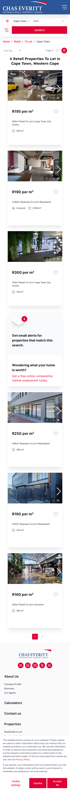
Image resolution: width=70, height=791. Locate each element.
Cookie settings (16, 783)
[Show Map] (64, 50)
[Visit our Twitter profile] (42, 665)
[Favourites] (56, 111)
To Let (28, 41)
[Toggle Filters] (6, 30)
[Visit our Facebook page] (21, 665)
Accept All (57, 783)
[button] (28, 21)
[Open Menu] (64, 7)
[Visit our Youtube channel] (49, 665)
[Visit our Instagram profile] (35, 665)
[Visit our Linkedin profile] (28, 665)
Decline (38, 783)
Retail (17, 41)
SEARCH (39, 30)
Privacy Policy (22, 759)
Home (6, 41)
